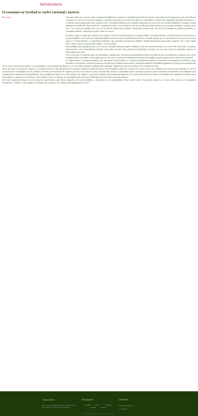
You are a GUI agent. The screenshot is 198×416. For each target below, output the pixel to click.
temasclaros (51, 4)
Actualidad (87, 405)
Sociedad (103, 407)
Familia (97, 405)
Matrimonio (108, 405)
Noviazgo (93, 407)
